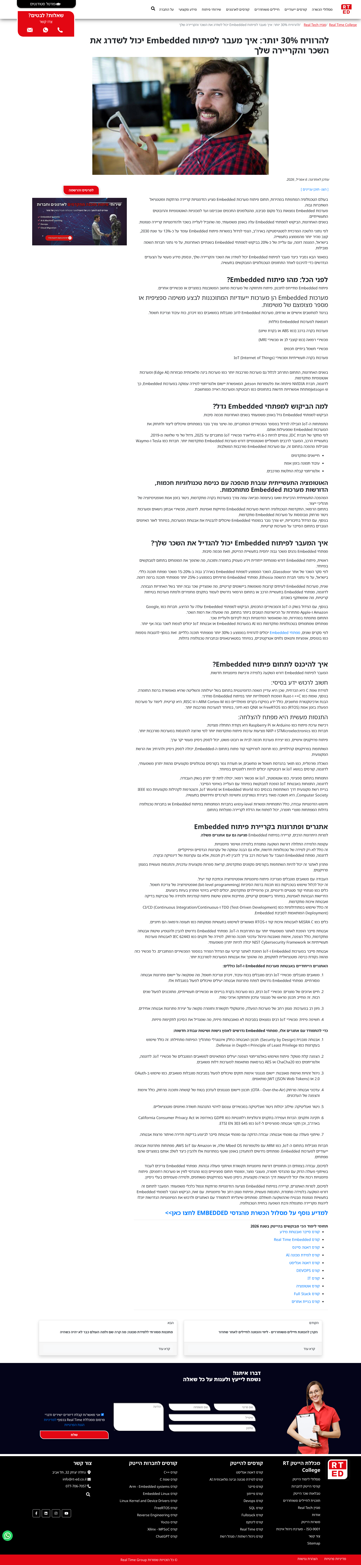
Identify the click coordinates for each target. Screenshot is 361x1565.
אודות (316, 1514)
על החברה (166, 9)
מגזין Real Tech (315, 24)
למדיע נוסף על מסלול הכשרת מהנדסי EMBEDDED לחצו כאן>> (246, 1213)
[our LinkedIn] (46, 1513)
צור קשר (314, 1536)
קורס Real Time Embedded (297, 1239)
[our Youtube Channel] (66, 1513)
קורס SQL (256, 1508)
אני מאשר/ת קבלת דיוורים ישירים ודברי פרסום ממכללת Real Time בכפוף (74, 1419)
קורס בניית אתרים (306, 1301)
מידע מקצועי (188, 9)
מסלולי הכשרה (322, 9)
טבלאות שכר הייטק (306, 1493)
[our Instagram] (56, 1513)
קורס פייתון (255, 1493)
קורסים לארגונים (237, 9)
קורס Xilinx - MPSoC (162, 1529)
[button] (46, 3)
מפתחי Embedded (285, 632)
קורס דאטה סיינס (306, 1247)
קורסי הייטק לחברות (305, 1486)
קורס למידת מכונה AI (303, 1254)
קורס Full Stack (307, 1293)
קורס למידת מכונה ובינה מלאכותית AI (236, 1479)
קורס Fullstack (252, 1515)
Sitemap (313, 1543)
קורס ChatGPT (166, 1536)
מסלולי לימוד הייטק (306, 1479)
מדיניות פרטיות (335, 1558)
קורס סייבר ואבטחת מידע (300, 1231)
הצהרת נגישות (307, 1558)
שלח (74, 1434)
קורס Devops (253, 1500)
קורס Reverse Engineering (157, 1515)
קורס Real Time (251, 1529)
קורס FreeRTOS (165, 1508)
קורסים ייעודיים (296, 9)
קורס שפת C (168, 1479)
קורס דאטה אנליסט (304, 1262)
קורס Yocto (169, 1522)
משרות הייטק (310, 1522)
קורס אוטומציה (308, 1285)
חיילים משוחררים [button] (267, 9)
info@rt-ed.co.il (74, 1479)
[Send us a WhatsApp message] (7, 1535)
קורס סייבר (255, 1486)
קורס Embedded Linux (160, 1493)
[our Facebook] (36, 1513)
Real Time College (343, 24)
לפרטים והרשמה (81, 190)
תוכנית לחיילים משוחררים (301, 1500)
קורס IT (314, 1278)
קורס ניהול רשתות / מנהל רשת (241, 1536)
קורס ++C (170, 1472)
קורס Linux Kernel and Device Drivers (148, 1500)
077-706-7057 (76, 1486)
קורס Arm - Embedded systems (153, 1486)
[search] (153, 8)
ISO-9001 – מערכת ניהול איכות (298, 1529)
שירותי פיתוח (211, 9)
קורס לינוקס (254, 1522)
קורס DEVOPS (308, 1270)
